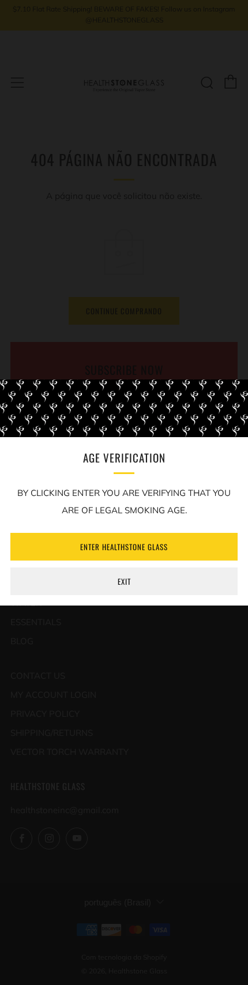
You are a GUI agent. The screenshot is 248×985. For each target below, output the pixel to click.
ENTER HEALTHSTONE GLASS (124, 546)
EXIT (124, 581)
